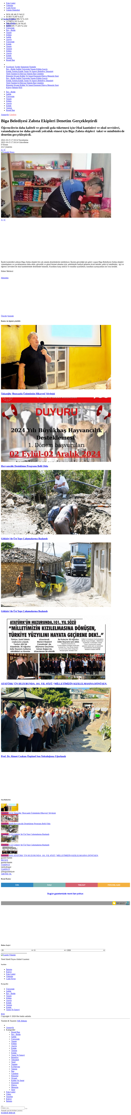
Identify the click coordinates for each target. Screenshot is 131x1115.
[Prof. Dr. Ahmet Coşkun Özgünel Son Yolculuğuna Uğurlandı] (56, 751)
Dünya (44, 76)
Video (8, 1094)
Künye (9, 87)
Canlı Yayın (11, 8)
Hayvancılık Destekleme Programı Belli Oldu (24, 466)
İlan (34, 74)
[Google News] (7, 152)
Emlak (8, 44)
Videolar (9, 5)
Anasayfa (5, 115)
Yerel (8, 74)
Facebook (10, 67)
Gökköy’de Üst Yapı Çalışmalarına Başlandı (24, 538)
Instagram (25, 67)
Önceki (4, 316)
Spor (56, 76)
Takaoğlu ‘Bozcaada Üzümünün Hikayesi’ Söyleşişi (28, 393)
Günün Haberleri (13, 10)
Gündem (40, 74)
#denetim (4, 278)
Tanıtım (13, 74)
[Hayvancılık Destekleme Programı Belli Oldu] (56, 461)
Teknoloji (49, 71)
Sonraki (10, 316)
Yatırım (29, 74)
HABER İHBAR (8, 1113)
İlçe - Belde (10, 23)
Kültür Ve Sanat (26, 76)
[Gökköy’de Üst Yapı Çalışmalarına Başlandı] (56, 534)
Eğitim (9, 35)
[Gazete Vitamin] (8, 19)
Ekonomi (37, 76)
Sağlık (8, 26)
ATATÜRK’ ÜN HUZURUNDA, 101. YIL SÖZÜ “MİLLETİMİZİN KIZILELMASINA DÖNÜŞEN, (54, 683)
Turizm (9, 49)
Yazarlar (9, 1096)
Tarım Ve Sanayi (30, 71)
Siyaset (16, 76)
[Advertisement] (65, 241)
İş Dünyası (21, 74)
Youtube (32, 67)
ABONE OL (6, 874)
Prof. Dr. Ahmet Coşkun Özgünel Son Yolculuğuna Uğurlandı (33, 756)
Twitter (17, 67)
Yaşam (9, 32)
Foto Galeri (10, 3)
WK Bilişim (22, 1021)
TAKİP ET (5, 865)
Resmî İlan (10, 60)
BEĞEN (4, 860)
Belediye (41, 71)
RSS (20, 87)
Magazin (50, 76)
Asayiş (9, 39)
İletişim (15, 87)
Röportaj (9, 76)
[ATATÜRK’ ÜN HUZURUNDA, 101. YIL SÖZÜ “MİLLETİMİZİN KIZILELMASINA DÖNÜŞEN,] (56, 679)
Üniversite (10, 28)
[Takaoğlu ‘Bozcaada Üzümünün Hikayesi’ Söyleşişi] (56, 389)
